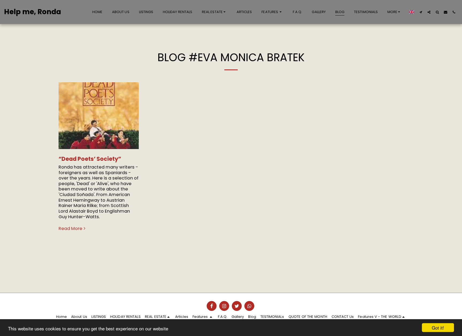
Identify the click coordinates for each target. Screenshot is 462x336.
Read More (70, 229)
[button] (214, 12)
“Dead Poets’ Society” (90, 159)
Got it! (438, 327)
